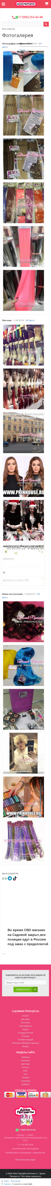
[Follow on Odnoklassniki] (6, 878)
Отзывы (25, 1036)
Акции (25, 1029)
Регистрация (16, 1181)
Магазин (7, 320)
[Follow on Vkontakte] (3, 878)
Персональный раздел (26, 1159)
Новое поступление (12, 594)
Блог (25, 1070)
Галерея (25, 1077)
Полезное (25, 1081)
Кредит (25, 1046)
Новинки (25, 1057)
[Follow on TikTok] (15, 878)
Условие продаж (25, 1039)
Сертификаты (25, 1026)
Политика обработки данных (25, 1043)
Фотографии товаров (13, 43)
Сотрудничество (25, 1032)
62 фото (30, 320)
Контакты (25, 1022)
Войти (6, 1181)
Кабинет (26, 1084)
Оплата (25, 1015)
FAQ (25, 1074)
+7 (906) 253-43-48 (27, 1129)
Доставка (25, 1019)
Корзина (7, 1184)
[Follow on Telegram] (10, 878)
